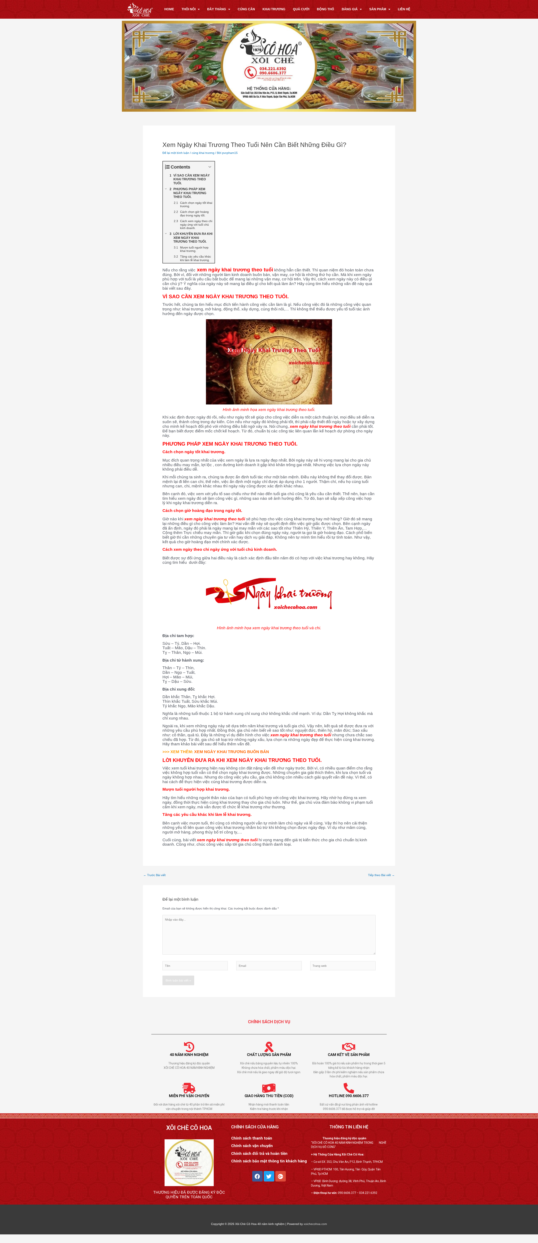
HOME (169, 9)
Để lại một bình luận (175, 152)
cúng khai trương (203, 152)
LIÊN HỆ (404, 9)
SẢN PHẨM (377, 9)
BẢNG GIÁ (350, 9)
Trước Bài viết (154, 875)
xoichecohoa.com (315, 1224)
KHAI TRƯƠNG (273, 9)
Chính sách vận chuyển (252, 1146)
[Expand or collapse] (209, 167)
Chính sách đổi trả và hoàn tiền (259, 1153)
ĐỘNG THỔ (325, 9)
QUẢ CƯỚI (301, 9)
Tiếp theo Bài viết (381, 875)
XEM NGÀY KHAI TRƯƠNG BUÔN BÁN (231, 752)
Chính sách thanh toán (251, 1138)
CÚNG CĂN (246, 9)
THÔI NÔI (189, 9)
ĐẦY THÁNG (216, 9)
